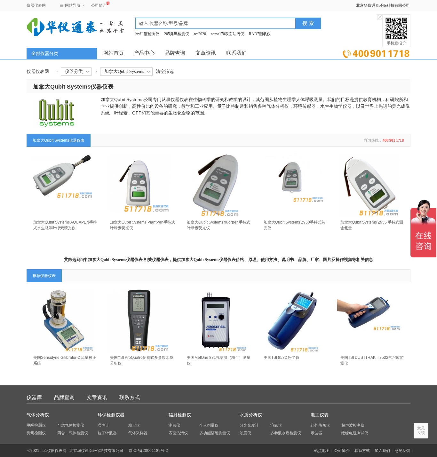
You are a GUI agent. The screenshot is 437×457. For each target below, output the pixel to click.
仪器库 (34, 397)
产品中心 (144, 53)
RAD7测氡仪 (260, 34)
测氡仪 (174, 425)
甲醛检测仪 (36, 425)
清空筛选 (165, 71)
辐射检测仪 (180, 415)
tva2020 (200, 34)
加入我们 (382, 450)
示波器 (316, 433)
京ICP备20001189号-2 (148, 450)
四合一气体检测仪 (72, 433)
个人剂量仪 (209, 425)
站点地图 (322, 450)
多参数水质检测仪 (285, 433)
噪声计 (103, 425)
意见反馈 (402, 450)
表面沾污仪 (178, 433)
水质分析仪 (251, 415)
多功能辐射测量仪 (214, 433)
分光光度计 (249, 425)
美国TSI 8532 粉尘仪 (281, 357)
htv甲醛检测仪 (147, 34)
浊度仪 (245, 433)
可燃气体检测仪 (70, 425)
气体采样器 (137, 433)
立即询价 (376, 53)
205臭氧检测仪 (176, 34)
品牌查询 (175, 53)
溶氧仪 (276, 425)
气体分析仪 (38, 415)
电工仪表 (320, 415)
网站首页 (113, 53)
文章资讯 (205, 53)
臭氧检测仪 (36, 433)
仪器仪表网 (36, 5)
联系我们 (236, 53)
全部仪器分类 (44, 53)
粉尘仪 (134, 425)
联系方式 (129, 397)
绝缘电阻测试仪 (354, 433)
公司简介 (99, 5)
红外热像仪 (320, 425)
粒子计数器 (107, 433)
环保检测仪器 (111, 415)
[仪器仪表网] (61, 26)
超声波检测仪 (352, 425)
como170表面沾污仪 (227, 34)
